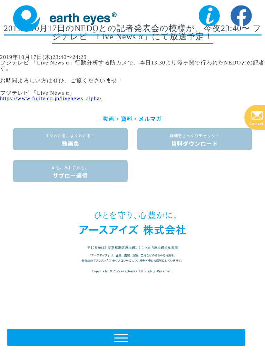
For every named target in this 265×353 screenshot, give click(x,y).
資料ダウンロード (194, 140)
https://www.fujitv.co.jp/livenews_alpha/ (50, 98)
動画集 (70, 140)
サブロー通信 (70, 172)
